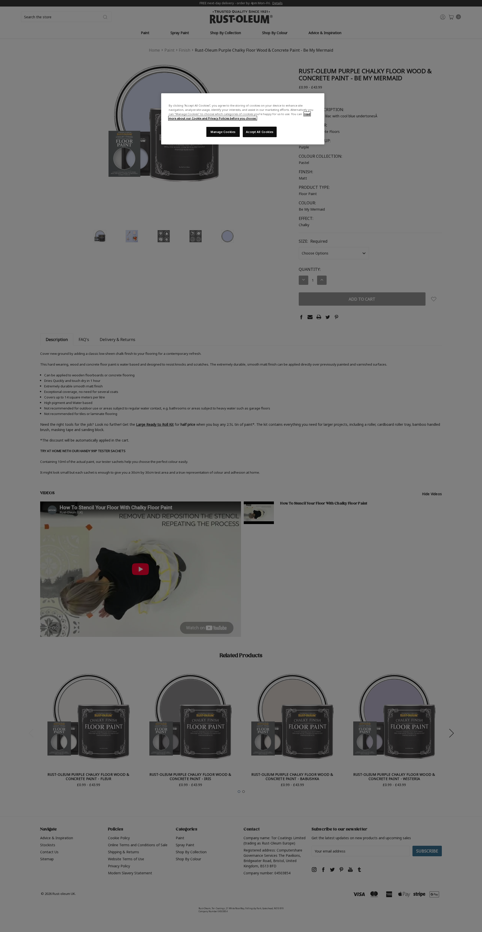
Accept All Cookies (259, 132)
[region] (242, 118)
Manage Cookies (223, 132)
